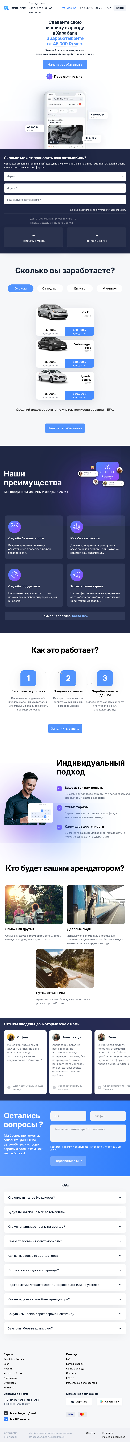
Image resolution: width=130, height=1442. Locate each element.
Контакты (35, 12)
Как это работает (14, 1373)
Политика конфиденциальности (114, 1435)
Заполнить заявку (65, 728)
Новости (8, 1368)
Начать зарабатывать (65, 64)
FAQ (68, 1359)
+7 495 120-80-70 (21, 1400)
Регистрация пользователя (81, 1382)
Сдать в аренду (75, 1368)
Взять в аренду (74, 1364)
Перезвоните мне (68, 1161)
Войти (120, 7)
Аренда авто (37, 3)
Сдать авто (36, 7)
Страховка (10, 1382)
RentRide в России (14, 1359)
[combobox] (65, 176)
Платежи (71, 1373)
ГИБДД (70, 1378)
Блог (6, 1364)
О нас (48, 7)
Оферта (90, 1433)
